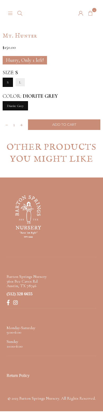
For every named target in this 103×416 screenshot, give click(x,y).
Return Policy (18, 375)
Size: (10, 73)
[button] (90, 12)
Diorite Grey (15, 106)
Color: (30, 96)
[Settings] (81, 12)
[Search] (20, 13)
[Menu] (10, 13)
